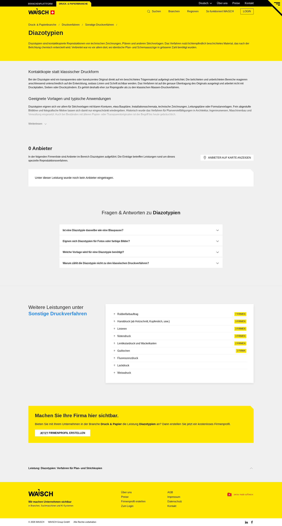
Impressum (173, 497)
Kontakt (249, 3)
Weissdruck (124, 372)
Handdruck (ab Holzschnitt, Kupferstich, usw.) (181, 321)
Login (247, 11)
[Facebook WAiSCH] (252, 522)
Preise (236, 3)
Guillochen (181, 350)
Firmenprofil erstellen (62, 433)
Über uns (222, 3)
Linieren (181, 328)
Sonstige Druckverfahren (57, 313)
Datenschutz (174, 501)
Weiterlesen (35, 123)
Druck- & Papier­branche (73, 4)
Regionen (193, 11)
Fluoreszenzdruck (127, 358)
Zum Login (127, 506)
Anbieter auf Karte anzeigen (229, 157)
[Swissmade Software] (234, 494)
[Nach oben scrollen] (251, 468)
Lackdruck (123, 365)
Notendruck (181, 336)
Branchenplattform (40, 4)
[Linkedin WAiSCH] (246, 522)
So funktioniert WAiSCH (220, 11)
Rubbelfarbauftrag (181, 314)
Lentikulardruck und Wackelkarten (181, 343)
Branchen (174, 11)
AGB (170, 492)
